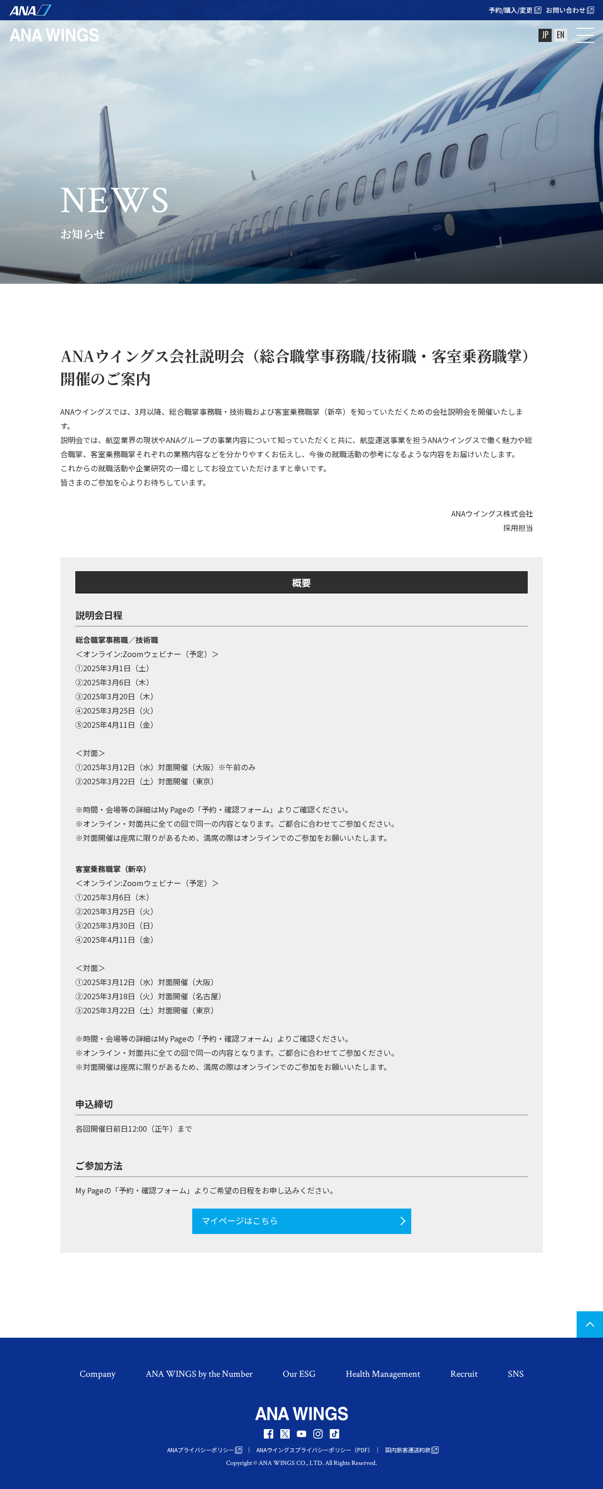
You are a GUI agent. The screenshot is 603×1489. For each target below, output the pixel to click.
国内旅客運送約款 (408, 1450)
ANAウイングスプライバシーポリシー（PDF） (314, 1450)
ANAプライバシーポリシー (200, 1450)
